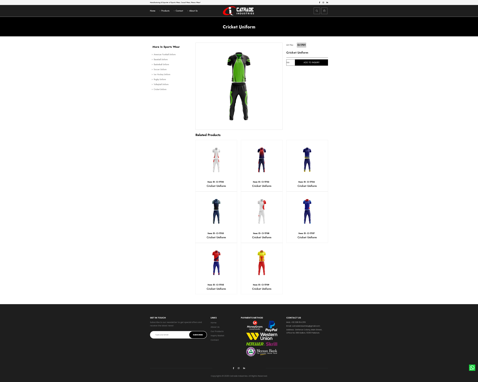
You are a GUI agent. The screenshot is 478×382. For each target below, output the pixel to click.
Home (152, 10)
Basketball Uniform (161, 64)
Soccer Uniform (160, 69)
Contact (179, 10)
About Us (193, 10)
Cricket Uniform (160, 89)
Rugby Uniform (160, 79)
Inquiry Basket (217, 335)
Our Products (217, 331)
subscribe (198, 335)
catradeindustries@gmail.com (306, 326)
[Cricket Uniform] (239, 86)
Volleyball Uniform (161, 84)
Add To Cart (207, 160)
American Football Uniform (165, 54)
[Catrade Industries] (238, 10)
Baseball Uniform (161, 59)
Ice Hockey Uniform (162, 74)
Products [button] (165, 10)
